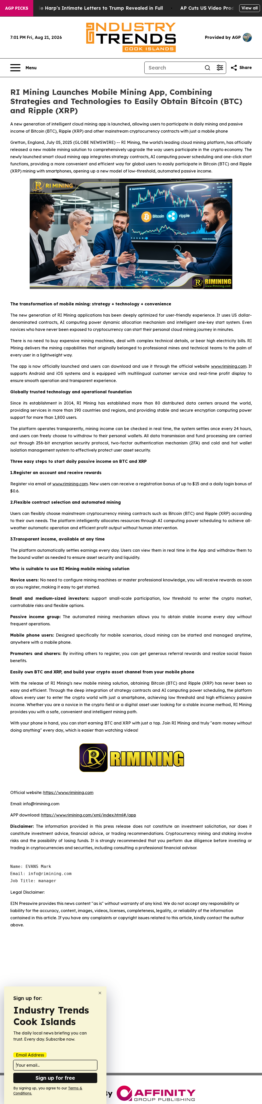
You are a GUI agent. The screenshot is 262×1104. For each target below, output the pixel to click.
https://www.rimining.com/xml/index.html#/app (88, 815)
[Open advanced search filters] (220, 68)
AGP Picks (16, 8)
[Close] (99, 993)
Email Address (30, 1054)
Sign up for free (55, 1078)
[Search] (207, 68)
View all (250, 7)
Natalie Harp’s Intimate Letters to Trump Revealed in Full (94, 8)
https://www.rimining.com (68, 792)
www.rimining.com (228, 366)
